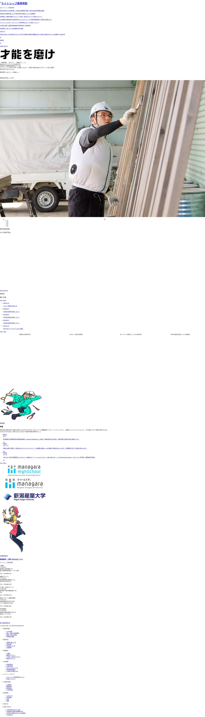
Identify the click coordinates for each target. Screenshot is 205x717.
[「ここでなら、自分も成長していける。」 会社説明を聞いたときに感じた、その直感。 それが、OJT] (115, 255)
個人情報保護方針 (5, 623)
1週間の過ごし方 (10, 13)
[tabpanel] (53, 219)
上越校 (7, 16)
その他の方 (62, 34)
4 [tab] (7, 225)
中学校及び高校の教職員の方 (30, 34)
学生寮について (25, 13)
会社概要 (14, 28)
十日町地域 (27, 25)
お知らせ (2, 31)
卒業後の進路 (40, 10)
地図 (21, 28)
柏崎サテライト (14, 16)
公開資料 (32, 13)
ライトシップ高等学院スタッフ (21, 22)
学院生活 (2, 13)
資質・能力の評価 (31, 10)
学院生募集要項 (35, 19)
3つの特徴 (9, 10)
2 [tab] (7, 222)
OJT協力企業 (3, 25)
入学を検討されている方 (15, 34)
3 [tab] (7, 224)
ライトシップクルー (6, 22)
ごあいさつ (8, 28)
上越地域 (10, 25)
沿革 (19, 28)
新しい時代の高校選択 (19, 10)
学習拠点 (2, 16)
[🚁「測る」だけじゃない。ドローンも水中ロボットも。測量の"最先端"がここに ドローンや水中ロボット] (141, 254)
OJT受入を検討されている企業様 (48, 34)
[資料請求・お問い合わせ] (53, 219)
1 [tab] (7, 220)
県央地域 (21, 25)
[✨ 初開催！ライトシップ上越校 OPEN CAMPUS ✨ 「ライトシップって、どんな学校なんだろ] (38, 262)
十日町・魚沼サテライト (26, 16)
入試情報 (2, 19)
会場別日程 (15, 19)
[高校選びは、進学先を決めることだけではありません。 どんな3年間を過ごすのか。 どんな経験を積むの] (166, 260)
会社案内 (2, 28)
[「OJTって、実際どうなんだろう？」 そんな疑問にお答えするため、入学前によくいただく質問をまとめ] (192, 256)
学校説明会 (8, 19)
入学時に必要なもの (46, 19)
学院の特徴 (3, 10)
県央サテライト (37, 16)
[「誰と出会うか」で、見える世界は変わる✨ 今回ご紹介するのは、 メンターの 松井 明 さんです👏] (12, 255)
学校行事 (17, 13)
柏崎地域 (15, 25)
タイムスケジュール (24, 19)
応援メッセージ (34, 22)
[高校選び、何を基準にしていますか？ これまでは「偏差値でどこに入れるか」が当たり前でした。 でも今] (63, 256)
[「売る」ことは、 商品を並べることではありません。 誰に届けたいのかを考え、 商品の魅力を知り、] (89, 258)
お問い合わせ (4, 34)
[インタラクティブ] (154, 219)
